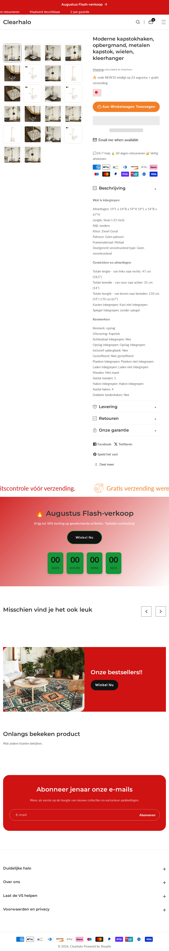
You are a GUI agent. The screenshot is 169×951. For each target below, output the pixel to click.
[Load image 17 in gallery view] (12, 134)
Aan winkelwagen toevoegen (128, 106)
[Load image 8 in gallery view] (73, 73)
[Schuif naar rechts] (81, 174)
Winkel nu (84, 537)
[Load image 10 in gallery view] (32, 94)
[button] (126, 120)
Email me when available (118, 139)
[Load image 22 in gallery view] (32, 155)
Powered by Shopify (97, 946)
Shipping (98, 69)
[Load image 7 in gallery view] (53, 73)
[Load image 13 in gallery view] (12, 114)
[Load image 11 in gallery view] (53, 94)
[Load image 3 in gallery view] (53, 53)
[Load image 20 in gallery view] (73, 134)
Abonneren (147, 815)
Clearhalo (76, 946)
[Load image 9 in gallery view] (12, 94)
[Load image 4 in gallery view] (73, 53)
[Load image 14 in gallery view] (32, 114)
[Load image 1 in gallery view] (12, 53)
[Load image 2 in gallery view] (32, 53)
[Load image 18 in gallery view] (32, 134)
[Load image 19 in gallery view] (53, 134)
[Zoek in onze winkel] (140, 22)
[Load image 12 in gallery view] (73, 94)
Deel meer (107, 464)
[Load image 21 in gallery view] (12, 155)
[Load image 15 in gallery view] (53, 114)
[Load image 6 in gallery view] (32, 73)
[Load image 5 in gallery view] (12, 73)
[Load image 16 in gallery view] (73, 114)
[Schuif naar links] (4, 48)
